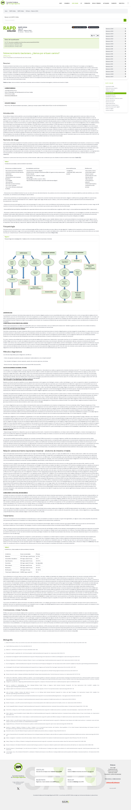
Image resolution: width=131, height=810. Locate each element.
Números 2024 (109, 33)
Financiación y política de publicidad (113, 774)
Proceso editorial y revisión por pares (114, 98)
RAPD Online (12, 11)
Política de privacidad (113, 771)
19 (51, 473)
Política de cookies (112, 772)
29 (49, 594)
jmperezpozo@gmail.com (11, 95)
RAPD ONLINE (75, 3)
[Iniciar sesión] (128, 3)
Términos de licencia (110, 100)
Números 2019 (109, 46)
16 (95, 446)
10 (68, 408)
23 (42, 505)
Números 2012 (109, 64)
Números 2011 (109, 66)
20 (96, 476)
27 (78, 588)
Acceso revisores (109, 110)
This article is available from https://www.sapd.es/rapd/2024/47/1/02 (23, 42)
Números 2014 (109, 59)
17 (93, 467)
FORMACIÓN (87, 3)
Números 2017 (109, 51)
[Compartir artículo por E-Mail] (97, 35)
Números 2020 (109, 44)
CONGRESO (67, 3)
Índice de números (110, 93)
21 (65, 481)
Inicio (6, 11)
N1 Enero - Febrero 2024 (32, 11)
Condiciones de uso (112, 769)
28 (93, 591)
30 (25, 599)
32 (32, 606)
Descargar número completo (80, 27)
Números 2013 (109, 61)
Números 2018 (109, 49)
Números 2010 (109, 69)
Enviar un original (109, 108)
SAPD (60, 3)
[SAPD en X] (18, 789)
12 (85, 413)
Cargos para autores (110, 103)
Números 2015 (109, 56)
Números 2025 (109, 31)
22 (52, 486)
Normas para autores (110, 95)
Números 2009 (109, 71)
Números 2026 (109, 28)
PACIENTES (113, 3)
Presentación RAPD (110, 86)
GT (81, 3)
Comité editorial (109, 91)
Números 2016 (109, 54)
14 (23, 435)
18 (82, 468)
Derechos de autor (110, 101)
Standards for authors (111, 96)
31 (49, 604)
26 (23, 586)
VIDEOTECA (121, 3)
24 (58, 541)
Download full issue (94, 27)
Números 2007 (109, 76)
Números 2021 (109, 41)
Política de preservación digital (112, 107)
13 (38, 428)
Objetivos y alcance (110, 89)
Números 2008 (109, 74)
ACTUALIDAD (106, 3)
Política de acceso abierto (111, 88)
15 (29, 445)
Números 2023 (109, 36)
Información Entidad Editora (112, 105)
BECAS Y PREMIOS (96, 3)
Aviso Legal (112, 767)
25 (12, 581)
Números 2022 (109, 39)
